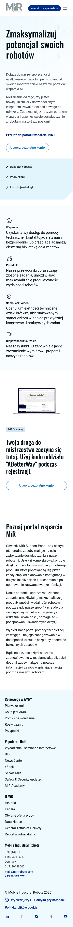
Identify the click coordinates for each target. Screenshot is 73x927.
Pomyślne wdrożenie (19, 718)
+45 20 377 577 (15, 876)
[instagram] (36, 916)
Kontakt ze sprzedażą (44, 8)
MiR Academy (15, 786)
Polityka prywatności (49, 900)
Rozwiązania (14, 724)
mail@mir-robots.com (19, 871)
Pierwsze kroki (15, 706)
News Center (14, 761)
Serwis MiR (13, 773)
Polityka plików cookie (21, 907)
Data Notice (13, 822)
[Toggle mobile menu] (64, 8)
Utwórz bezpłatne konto (27, 148)
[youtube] (65, 916)
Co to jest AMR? (16, 712)
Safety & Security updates (23, 779)
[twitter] (51, 916)
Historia (10, 803)
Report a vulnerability (20, 834)
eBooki (10, 767)
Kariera (10, 809)
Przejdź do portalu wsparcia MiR (29, 135)
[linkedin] (7, 916)
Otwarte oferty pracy (19, 815)
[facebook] (22, 916)
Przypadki (12, 731)
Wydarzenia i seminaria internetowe (30, 748)
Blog (8, 754)
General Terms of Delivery (23, 828)
